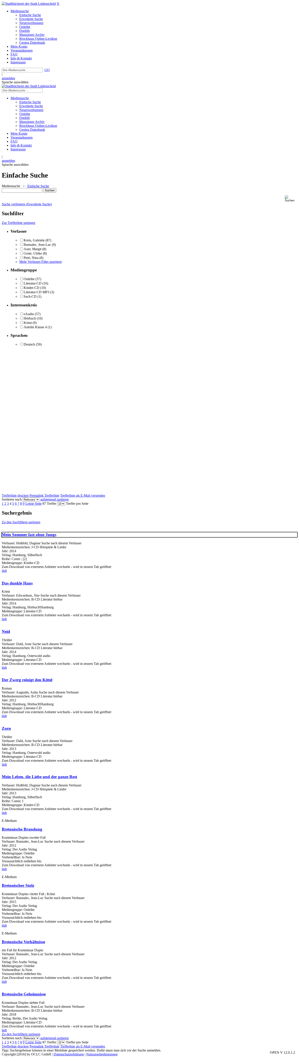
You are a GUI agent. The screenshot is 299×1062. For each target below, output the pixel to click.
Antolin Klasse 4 (35, 327)
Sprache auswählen (15, 82)
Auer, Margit (32, 249)
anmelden (8, 78)
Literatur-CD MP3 (36, 292)
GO (47, 70)
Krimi (28, 323)
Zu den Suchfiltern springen (21, 522)
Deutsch (29, 344)
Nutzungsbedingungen (102, 1054)
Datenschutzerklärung (69, 1054)
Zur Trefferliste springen (18, 223)
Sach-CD (30, 296)
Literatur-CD (33, 283)
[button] (291, 198)
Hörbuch (30, 318)
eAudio (29, 314)
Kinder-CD (31, 288)
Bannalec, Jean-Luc (37, 244)
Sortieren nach (12, 499)
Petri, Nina (31, 258)
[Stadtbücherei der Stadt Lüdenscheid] (29, 3)
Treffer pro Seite (77, 503)
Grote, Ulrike (33, 253)
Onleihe (29, 279)
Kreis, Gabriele (34, 240)
